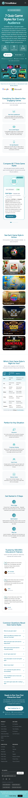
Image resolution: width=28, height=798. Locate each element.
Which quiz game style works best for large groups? (12, 642)
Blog (14, 746)
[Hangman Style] (17, 222)
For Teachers (15, 724)
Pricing (2, 740)
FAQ (13, 751)
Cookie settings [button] (12, 795)
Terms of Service (16, 761)
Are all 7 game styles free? (10, 654)
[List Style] (12, 222)
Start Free (8, 54)
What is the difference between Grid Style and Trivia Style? (12, 636)
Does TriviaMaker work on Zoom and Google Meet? (12, 676)
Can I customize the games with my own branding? (12, 670)
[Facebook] (3, 779)
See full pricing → (21, 410)
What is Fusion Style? (9, 665)
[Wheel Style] (14, 222)
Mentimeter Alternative (16, 787)
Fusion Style (3, 758)
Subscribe (20, 773)
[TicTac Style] (15, 222)
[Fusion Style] (16, 222)
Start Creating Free (13, 708)
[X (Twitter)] (6, 779)
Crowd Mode (3, 731)
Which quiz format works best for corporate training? (11, 648)
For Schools (15, 731)
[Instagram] (9, 779)
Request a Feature (16, 756)
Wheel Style (3, 754)
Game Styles (3, 726)
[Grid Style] (11, 222)
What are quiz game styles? (10, 630)
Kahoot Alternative (6, 784)
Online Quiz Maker (5, 733)
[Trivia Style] (13, 222)
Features (2, 724)
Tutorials (14, 749)
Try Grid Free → (10, 216)
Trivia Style (3, 751)
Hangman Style (4, 761)
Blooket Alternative (16, 784)
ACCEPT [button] (20, 795)
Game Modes (4, 728)
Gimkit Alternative (6, 787)
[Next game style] (24, 196)
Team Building (15, 728)
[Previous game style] (3, 196)
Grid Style (3, 746)
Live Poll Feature (16, 733)
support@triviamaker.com (10, 775)
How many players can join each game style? (13, 659)
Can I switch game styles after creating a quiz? (13, 682)
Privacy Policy (15, 758)
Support (14, 754)
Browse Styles (18, 54)
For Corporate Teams (17, 726)
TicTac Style (3, 756)
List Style (3, 749)
